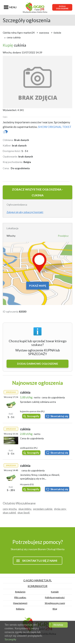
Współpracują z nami (55, 603)
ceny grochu (10, 508)
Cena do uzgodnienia (32, 438)
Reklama (20, 608)
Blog (55, 608)
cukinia (14, 45)
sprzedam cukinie (43, 508)
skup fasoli (23, 512)
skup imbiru (25, 508)
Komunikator (37, 586)
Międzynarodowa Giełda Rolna (35, 12)
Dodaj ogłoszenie (62, 7)
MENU (13, 7)
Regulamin (20, 591)
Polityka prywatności (55, 597)
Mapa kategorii (20, 603)
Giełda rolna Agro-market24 (19, 32)
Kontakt (55, 591)
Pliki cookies (20, 597)
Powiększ (63, 235)
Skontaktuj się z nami (39, 560)
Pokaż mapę (37, 285)
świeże (57, 32)
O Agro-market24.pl (37, 580)
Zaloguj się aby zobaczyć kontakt (25, 212)
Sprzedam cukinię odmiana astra (38, 401)
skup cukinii (9, 512)
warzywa (44, 32)
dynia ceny (60, 508)
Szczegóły (33, 416)
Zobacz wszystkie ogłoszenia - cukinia (37, 192)
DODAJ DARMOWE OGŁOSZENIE (37, 363)
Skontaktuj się (59, 416)
